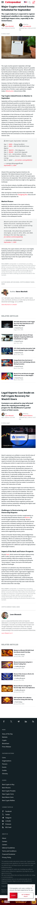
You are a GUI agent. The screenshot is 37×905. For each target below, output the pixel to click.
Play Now (34, 901)
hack (7, 554)
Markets (4, 737)
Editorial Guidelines (8, 848)
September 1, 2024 (10, 242)
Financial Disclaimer (8, 854)
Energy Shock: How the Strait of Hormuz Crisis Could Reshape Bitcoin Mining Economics (24, 362)
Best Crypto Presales (8, 791)
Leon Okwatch (9, 415)
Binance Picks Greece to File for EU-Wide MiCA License (24, 675)
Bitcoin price (9, 91)
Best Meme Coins (7, 797)
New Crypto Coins (8, 794)
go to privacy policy (26, 895)
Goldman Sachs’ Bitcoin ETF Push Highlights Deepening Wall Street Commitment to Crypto (23, 337)
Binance (27, 517)
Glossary (5, 773)
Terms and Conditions (9, 851)
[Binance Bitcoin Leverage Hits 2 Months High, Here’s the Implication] (7, 689)
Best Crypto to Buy (8, 784)
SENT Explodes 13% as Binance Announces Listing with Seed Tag (23, 698)
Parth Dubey (18, 702)
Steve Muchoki (9, 26)
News (3, 284)
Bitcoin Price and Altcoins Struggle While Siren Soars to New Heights (24, 374)
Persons (4, 764)
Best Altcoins (6, 788)
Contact (4, 841)
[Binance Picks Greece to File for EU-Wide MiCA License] (7, 677)
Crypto (4, 740)
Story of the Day (7, 734)
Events (4, 767)
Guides (4, 770)
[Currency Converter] (33, 2)
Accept (13, 895)
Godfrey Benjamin (20, 666)
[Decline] (33, 886)
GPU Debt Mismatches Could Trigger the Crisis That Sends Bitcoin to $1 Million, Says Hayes (24, 323)
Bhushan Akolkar (20, 654)
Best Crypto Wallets (8, 800)
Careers (4, 845)
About (4, 838)
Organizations (6, 761)
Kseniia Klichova (27, 415)
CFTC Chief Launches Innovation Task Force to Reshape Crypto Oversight (24, 349)
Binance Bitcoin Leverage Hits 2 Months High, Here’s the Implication (24, 686)
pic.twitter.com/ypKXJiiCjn (23, 160)
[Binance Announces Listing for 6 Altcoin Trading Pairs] (7, 665)
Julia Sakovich (27, 26)
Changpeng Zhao (23, 194)
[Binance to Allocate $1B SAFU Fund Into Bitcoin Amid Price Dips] (7, 653)
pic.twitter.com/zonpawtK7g (13, 237)
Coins (4, 757)
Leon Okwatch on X (6, 633)
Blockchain (5, 743)
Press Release (6, 747)
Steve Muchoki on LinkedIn (9, 304)
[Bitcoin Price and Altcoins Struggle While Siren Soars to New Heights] (7, 377)
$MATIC (11, 150)
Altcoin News (5, 282)
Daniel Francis (19, 328)
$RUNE (11, 152)
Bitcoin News (15, 282)
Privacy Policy (6, 857)
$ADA (10, 144)
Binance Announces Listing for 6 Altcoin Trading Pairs (23, 663)
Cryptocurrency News (27, 282)
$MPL (10, 146)
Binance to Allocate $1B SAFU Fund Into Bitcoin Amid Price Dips (24, 651)
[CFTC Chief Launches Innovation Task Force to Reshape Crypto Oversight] (7, 351)
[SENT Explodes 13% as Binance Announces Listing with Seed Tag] (7, 701)
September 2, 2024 (10, 165)
